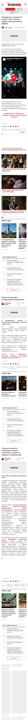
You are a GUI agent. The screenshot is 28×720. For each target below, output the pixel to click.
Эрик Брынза (8, 27)
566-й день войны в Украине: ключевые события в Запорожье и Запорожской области (9, 613)
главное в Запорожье (10, 585)
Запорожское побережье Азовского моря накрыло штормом (14, 115)
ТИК (24, 129)
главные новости (23, 585)
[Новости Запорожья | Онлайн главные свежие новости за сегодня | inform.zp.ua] (14, 4)
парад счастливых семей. (14, 485)
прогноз (25, 367)
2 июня (3, 585)
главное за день (17, 585)
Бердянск (4, 129)
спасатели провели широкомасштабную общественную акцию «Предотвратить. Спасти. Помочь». (14, 507)
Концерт (11, 129)
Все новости (14, 289)
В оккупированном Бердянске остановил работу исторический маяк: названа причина (9, 243)
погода (19, 367)
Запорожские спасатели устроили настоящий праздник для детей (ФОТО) (14, 356)
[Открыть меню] (2, 4)
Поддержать (10, 9)
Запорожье (5, 367)
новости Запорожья (12, 367)
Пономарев (18, 129)
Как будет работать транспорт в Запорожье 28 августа (9, 394)
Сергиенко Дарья (8, 303)
